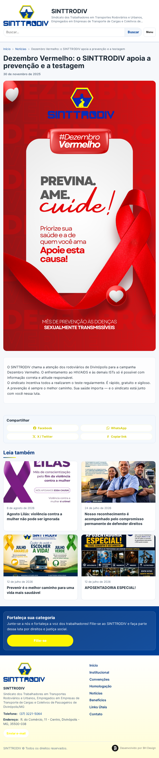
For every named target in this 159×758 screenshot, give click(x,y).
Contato (95, 714)
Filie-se (40, 640)
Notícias (20, 49)
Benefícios (97, 700)
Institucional (99, 672)
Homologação (100, 686)
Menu (149, 32)
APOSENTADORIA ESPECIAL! (110, 587)
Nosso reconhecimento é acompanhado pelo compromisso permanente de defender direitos (114, 519)
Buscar (133, 32)
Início (7, 49)
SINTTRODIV (69, 11)
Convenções (99, 679)
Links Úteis (98, 707)
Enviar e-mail (16, 733)
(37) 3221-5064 (30, 714)
